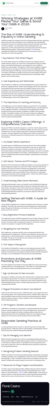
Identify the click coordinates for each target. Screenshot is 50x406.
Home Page (6, 396)
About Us (34, 401)
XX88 (33, 49)
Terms (42, 401)
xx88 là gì (21, 372)
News (12, 396)
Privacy (38, 401)
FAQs (17, 396)
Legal (46, 401)
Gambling (3, 14)
